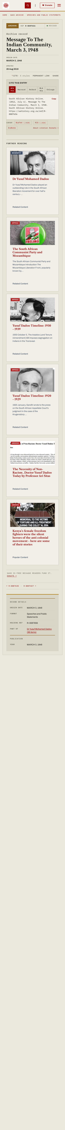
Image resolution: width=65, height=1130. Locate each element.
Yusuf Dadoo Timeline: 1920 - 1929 (32, 397)
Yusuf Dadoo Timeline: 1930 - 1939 (32, 327)
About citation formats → (45, 128)
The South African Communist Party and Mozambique (27, 252)
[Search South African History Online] (28, 5)
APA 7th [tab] (12, 89)
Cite (21, 76)
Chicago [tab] (51, 90)
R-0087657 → (30, 586)
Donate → (12, 576)
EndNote (12, 128)
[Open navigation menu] (59, 5)
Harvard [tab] (22, 90)
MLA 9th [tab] (41, 89)
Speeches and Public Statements (44, 15)
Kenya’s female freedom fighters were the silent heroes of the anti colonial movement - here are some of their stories (31, 537)
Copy (54, 99)
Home (5, 15)
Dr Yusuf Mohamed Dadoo (31, 179)
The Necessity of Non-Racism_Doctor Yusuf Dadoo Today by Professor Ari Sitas (32, 473)
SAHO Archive (17, 15)
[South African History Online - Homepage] (6, 5)
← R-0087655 (12, 586)
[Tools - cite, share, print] (35, 5)
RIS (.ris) (40, 123)
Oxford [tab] (32, 90)
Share (56, 76)
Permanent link (41, 76)
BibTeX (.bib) (23, 123)
